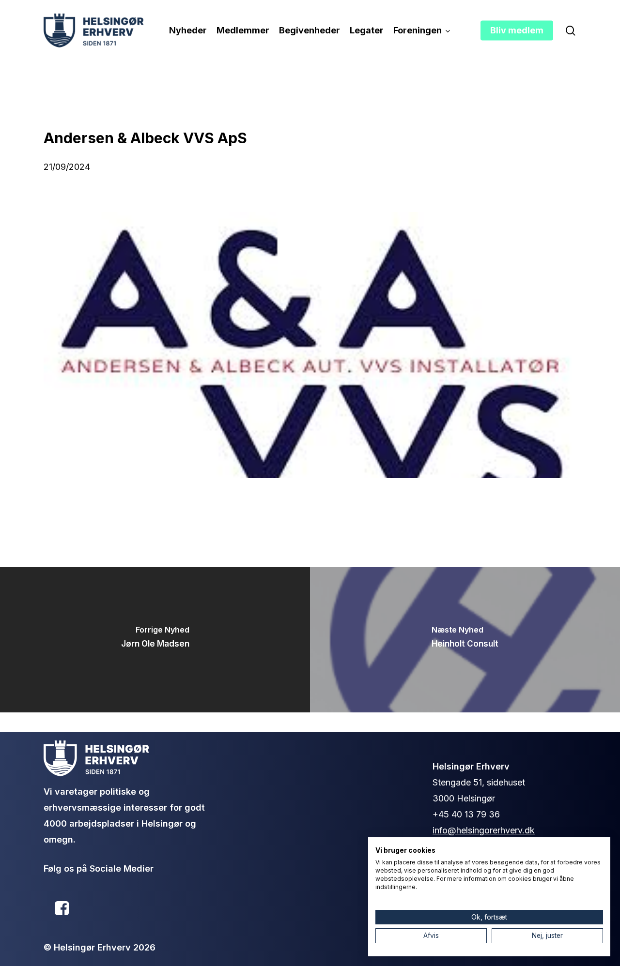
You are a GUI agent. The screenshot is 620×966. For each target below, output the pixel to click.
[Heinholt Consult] (465, 639)
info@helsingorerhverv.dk (484, 830)
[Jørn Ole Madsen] (155, 639)
